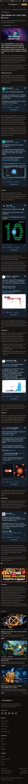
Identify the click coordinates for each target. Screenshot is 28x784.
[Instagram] (16, 713)
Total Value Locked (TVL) (13, 419)
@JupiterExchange (8, 435)
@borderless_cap (15, 523)
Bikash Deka (24, 638)
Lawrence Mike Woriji (7, 25)
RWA (2, 741)
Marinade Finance (5, 75)
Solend (2, 415)
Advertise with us (23, 772)
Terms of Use (4, 768)
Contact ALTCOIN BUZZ (6, 772)
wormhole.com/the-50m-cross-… (12, 533)
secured (11, 321)
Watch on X (21, 167)
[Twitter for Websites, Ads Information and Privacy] (25, 105)
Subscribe (24, 4)
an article (16, 44)
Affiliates (2, 756)
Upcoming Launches (5, 731)
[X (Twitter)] (2, 713)
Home (2, 9)
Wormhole (3, 501)
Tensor (2, 193)
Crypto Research (8, 9)
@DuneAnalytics (7, 291)
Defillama (8, 117)
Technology (10, 629)
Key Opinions (4, 728)
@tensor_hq (5, 281)
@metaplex (7, 364)
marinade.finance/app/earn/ (10, 160)
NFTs (2, 269)
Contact (2, 764)
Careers (2, 761)
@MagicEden (17, 281)
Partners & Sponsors (5, 759)
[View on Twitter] (25, 88)
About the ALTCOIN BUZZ (6, 770)
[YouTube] (5, 713)
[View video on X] (14, 171)
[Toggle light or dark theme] (20, 4)
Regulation (3, 749)
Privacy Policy (24, 770)
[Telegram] (9, 713)
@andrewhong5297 (8, 292)
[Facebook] (12, 713)
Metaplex (3, 333)
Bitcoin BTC (4, 683)
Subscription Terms (23, 768)
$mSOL (12, 128)
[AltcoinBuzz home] (13, 4)
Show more (21, 163)
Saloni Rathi (25, 692)
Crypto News (4, 723)
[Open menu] (2, 4)
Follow (16, 89)
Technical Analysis (5, 726)
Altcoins (4, 629)
